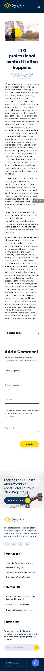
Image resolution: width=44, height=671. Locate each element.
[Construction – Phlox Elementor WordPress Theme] (14, 6)
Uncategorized (23, 79)
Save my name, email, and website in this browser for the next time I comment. (22, 413)
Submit (36, 647)
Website (8, 399)
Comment (9, 427)
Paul (31, 74)
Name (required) (12, 370)
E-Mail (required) (12, 385)
